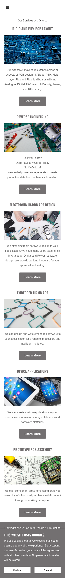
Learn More (32, 101)
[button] (10, 7)
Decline (17, 570)
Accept (48, 570)
